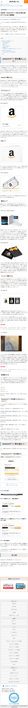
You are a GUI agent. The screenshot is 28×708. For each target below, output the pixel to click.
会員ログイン (14, 620)
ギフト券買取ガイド (14, 632)
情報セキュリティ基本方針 (14, 678)
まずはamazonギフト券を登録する (9, 51)
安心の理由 (14, 606)
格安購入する (5, 47)
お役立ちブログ (14, 635)
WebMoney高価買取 (14, 661)
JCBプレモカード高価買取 (14, 658)
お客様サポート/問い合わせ (11, 686)
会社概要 (14, 612)
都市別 (14, 638)
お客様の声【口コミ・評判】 (14, 615)
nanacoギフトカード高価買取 (14, 655)
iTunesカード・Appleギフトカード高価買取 (14, 641)
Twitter (14, 664)
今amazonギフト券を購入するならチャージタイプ (12, 48)
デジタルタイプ (5, 43)
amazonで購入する (6, 42)
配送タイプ (4, 44)
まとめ (2, 53)
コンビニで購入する (6, 46)
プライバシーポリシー (14, 675)
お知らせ (14, 629)
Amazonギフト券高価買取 (14, 644)
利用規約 (14, 670)
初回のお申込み (14, 609)
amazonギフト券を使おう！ (6, 50)
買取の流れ (14, 603)
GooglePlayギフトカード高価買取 (14, 649)
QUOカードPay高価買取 (14, 652)
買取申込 (26, 0)
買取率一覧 (14, 623)
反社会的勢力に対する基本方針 (14, 681)
